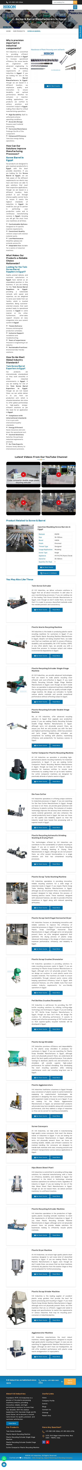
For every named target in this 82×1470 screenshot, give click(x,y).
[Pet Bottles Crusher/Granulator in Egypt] (17, 1017)
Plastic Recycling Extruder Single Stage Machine (50, 669)
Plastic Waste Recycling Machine (47, 627)
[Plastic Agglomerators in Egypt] (17, 1101)
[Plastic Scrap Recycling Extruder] (58, 474)
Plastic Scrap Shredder (42, 1042)
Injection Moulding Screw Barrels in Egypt (54, 528)
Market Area (46, 1415)
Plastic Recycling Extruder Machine (48, 1209)
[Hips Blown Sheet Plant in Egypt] (17, 1184)
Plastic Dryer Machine (42, 1250)
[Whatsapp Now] (4, 1458)
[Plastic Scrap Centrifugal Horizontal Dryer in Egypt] (17, 934)
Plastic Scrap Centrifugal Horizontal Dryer (51, 918)
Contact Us (46, 1410)
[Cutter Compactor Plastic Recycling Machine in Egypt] (17, 769)
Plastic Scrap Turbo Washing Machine (49, 877)
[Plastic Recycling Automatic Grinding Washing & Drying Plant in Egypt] (17, 851)
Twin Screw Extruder (41, 586)
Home (8, 31)
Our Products (19, 31)
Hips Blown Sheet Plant (43, 1168)
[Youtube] (47, 1442)
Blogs (44, 1407)
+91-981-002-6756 (67, 1431)
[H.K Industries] (8, 7)
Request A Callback (50, 573)
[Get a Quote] (4, 1464)
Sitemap (45, 1412)
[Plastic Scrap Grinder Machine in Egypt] (17, 1307)
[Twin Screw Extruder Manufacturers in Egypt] (17, 602)
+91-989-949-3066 (15, 2)
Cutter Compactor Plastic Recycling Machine (52, 753)
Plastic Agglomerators (42, 1085)
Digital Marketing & (51, 1458)
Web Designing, (38, 1458)
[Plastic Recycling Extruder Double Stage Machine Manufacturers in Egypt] (17, 726)
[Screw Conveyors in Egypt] (17, 1142)
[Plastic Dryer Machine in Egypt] (17, 1266)
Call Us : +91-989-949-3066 (48, 1381)
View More (12, 1423)
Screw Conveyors (40, 1126)
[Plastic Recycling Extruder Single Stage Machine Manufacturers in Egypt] (17, 684)
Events (44, 1404)
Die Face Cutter (39, 794)
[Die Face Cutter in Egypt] (17, 810)
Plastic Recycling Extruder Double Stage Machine (50, 711)
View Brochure (80, 32)
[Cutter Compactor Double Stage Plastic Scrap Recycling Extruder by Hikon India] (23, 474)
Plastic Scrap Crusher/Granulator (47, 959)
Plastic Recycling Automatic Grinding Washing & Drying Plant (49, 836)
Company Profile (48, 1401)
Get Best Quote (47, 567)
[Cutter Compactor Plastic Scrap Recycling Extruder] (23, 502)
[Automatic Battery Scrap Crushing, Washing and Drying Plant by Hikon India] (58, 502)
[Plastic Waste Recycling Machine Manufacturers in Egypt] (17, 643)
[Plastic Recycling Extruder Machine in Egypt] (17, 1225)
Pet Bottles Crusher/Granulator (47, 1001)
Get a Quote (70, 1382)
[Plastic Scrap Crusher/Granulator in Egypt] (17, 975)
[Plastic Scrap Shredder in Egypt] (17, 1058)
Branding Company (65, 1458)
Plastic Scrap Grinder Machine (46, 1291)
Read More (56, 609)
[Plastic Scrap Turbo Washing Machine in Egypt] (17, 893)
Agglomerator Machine (42, 1333)
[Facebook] (43, 1442)
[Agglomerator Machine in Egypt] (17, 1349)
